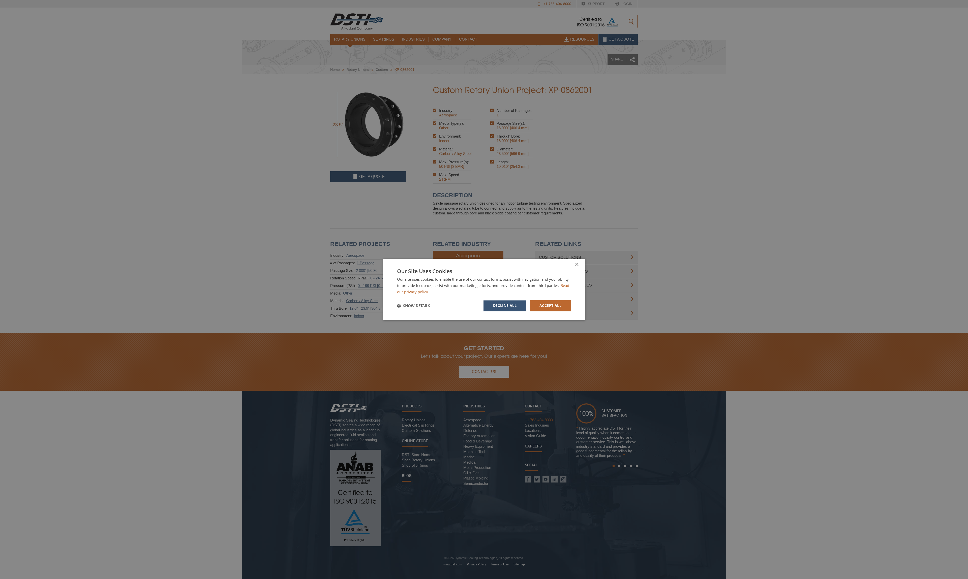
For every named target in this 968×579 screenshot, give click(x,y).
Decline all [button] (505, 305)
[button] (413, 305)
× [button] (577, 265)
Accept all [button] (550, 305)
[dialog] (484, 289)
